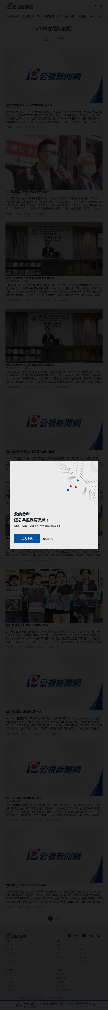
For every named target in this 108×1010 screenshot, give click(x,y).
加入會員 (27, 538)
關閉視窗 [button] (49, 539)
